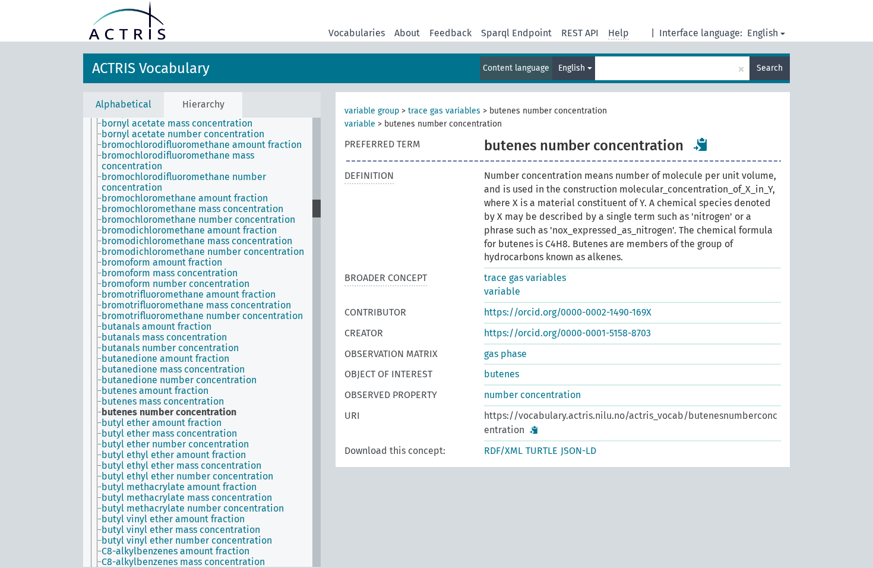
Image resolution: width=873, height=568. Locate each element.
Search (770, 68)
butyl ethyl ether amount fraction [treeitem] (174, 455)
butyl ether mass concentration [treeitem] (169, 433)
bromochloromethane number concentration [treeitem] (198, 219)
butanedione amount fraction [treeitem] (165, 359)
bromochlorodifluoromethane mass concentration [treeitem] (178, 161)
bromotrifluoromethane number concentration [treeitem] (202, 316)
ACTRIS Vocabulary (151, 68)
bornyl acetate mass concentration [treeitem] (177, 123)
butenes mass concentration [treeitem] (163, 401)
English (762, 33)
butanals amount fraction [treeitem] (156, 326)
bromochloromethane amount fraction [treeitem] (185, 198)
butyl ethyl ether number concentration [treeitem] (187, 476)
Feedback (450, 33)
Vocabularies (356, 33)
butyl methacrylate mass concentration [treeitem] (187, 498)
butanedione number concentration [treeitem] (179, 380)
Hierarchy (203, 104)
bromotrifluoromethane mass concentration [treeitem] (196, 305)
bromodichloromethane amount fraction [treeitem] (189, 230)
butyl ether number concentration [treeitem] (175, 444)
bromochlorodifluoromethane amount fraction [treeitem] (202, 145)
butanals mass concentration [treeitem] (164, 337)
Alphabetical (123, 104)
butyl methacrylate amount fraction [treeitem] (179, 487)
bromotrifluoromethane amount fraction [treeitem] (189, 294)
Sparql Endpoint (516, 33)
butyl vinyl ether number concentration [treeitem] (187, 540)
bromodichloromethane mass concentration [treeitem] (197, 241)
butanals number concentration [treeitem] (170, 348)
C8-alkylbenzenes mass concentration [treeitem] (183, 562)
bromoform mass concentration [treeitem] (170, 273)
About (407, 33)
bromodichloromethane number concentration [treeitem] (203, 252)
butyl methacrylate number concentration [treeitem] (193, 508)
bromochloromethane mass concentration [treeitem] (192, 209)
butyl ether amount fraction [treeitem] (162, 423)
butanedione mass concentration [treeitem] (173, 369)
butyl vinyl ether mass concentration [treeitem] (181, 530)
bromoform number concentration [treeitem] (175, 284)
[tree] (202, 342)
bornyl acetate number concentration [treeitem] (183, 134)
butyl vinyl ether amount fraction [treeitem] (173, 519)
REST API (580, 33)
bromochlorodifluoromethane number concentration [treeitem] (184, 182)
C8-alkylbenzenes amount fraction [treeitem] (175, 551)
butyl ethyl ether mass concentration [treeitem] (181, 465)
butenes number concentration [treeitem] (169, 412)
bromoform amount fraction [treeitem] (162, 262)
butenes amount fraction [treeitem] (155, 391)
